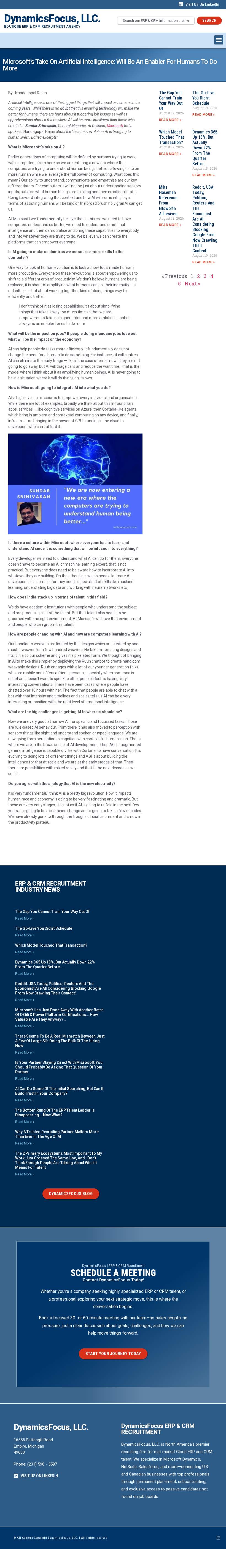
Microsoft (115, 126)
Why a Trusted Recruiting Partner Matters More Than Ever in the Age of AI (57, 1134)
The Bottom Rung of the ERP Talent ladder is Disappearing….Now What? (55, 1112)
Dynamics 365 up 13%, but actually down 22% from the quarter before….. (204, 147)
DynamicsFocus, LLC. (52, 18)
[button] (218, 39)
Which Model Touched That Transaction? (171, 137)
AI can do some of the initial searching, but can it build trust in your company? (59, 1091)
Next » (192, 283)
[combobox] (156, 21)
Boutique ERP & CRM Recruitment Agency (42, 26)
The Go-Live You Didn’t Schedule (203, 98)
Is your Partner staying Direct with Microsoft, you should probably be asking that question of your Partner (59, 1067)
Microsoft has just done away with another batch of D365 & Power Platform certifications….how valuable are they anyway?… (59, 1015)
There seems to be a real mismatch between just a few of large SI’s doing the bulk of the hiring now (59, 1041)
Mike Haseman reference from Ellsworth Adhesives (168, 200)
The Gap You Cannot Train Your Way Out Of (171, 100)
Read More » (170, 120)
